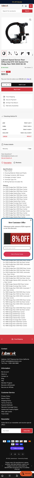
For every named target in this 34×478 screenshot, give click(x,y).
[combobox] (17, 11)
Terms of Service (6, 403)
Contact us (4, 376)
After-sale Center (6, 411)
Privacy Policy (5, 396)
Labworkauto (13, 458)
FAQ (2, 380)
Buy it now (17, 89)
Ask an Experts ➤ (6, 158)
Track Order (5, 414)
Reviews (18, 162)
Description (8, 162)
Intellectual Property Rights (9, 409)
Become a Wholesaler (8, 385)
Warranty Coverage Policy (9, 407)
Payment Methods (7, 405)
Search (27, 11)
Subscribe (27, 430)
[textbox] (20, 122)
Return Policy (5, 398)
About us (4, 374)
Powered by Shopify (23, 458)
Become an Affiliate (7, 387)
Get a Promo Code (17, 254)
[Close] (31, 220)
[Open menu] (31, 6)
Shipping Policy (6, 400)
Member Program (6, 383)
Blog (2, 378)
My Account (5, 372)
